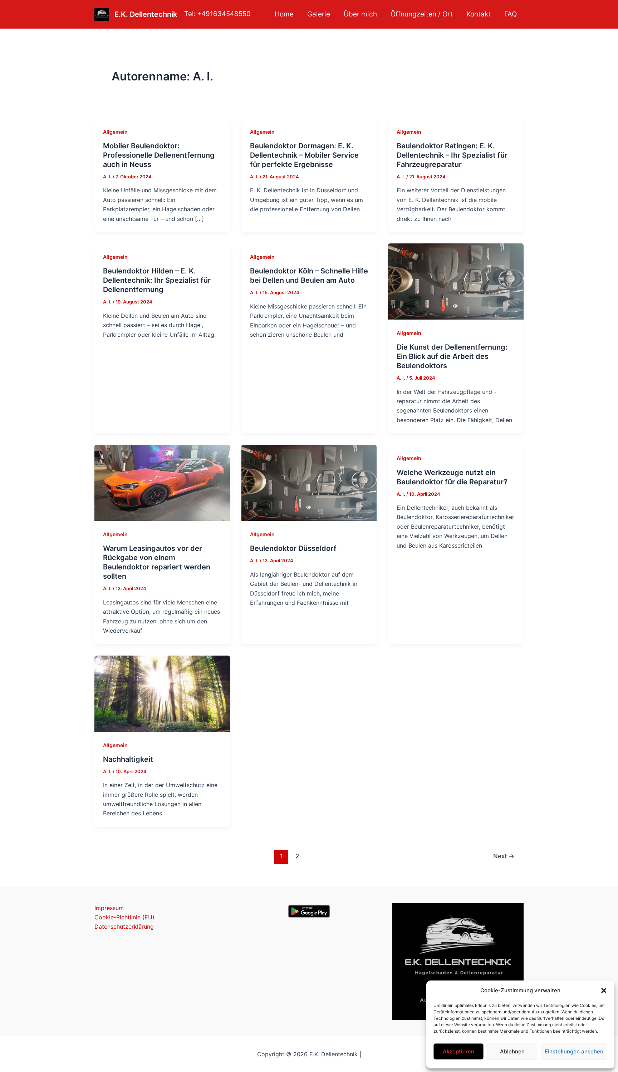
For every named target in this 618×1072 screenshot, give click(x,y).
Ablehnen (512, 1051)
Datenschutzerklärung (124, 926)
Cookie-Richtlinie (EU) (124, 917)
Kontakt (478, 14)
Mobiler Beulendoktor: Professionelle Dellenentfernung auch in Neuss (159, 155)
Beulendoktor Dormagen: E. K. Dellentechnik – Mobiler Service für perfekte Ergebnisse (304, 155)
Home (284, 14)
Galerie (318, 14)
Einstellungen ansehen (574, 1051)
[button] (603, 990)
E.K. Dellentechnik (145, 14)
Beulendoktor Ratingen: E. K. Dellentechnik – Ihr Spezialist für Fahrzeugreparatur (452, 155)
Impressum (109, 908)
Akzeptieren (458, 1051)
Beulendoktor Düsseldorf (293, 548)
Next (503, 856)
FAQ (510, 14)
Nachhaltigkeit (128, 759)
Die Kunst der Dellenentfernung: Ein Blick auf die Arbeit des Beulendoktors (452, 356)
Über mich (360, 14)
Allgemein (115, 132)
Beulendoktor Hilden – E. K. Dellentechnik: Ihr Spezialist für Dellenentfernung (157, 280)
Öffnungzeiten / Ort (422, 14)
